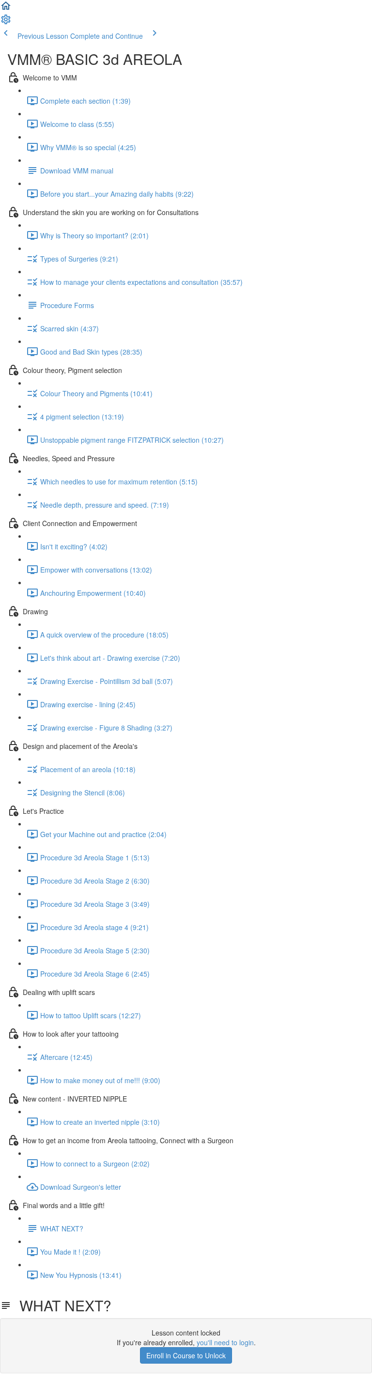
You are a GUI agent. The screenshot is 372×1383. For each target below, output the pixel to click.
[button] (6, 9)
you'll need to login (225, 1342)
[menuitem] (6, 22)
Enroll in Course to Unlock (186, 1355)
